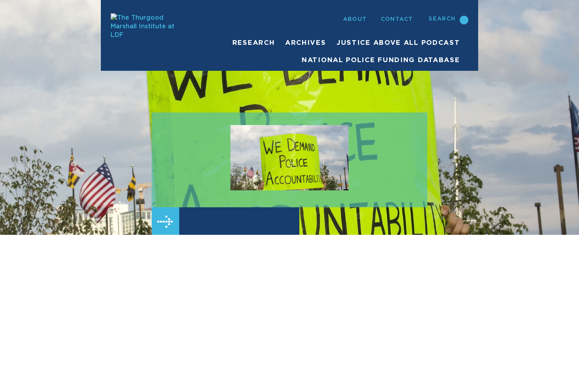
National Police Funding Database (381, 60)
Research (253, 42)
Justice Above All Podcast (398, 42)
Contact (397, 19)
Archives (305, 42)
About (355, 19)
